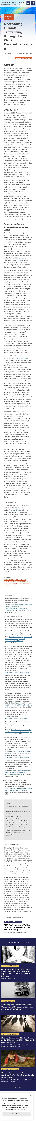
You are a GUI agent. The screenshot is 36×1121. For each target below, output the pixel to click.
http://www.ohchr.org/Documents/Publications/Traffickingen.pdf (18, 789)
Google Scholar (25, 672)
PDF (23, 58)
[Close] (31, 1096)
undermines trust (21, 358)
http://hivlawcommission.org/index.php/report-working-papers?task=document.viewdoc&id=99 (18, 773)
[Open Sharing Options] (34, 1119)
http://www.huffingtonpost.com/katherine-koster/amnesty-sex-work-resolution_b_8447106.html (18, 639)
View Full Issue (18, 1087)
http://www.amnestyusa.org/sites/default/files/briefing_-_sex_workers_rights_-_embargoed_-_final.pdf (18, 608)
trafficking (19, 260)
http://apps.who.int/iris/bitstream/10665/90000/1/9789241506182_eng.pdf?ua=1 (18, 705)
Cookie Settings (16, 1114)
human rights (15, 510)
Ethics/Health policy (20, 579)
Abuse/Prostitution (9, 579)
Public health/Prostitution (11, 583)
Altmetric (29, 58)
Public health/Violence (23, 581)
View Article (8, 672)
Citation (18, 58)
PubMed (16, 672)
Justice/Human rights (10, 581)
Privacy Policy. (23, 1109)
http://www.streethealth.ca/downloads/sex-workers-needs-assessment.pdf (18, 731)
